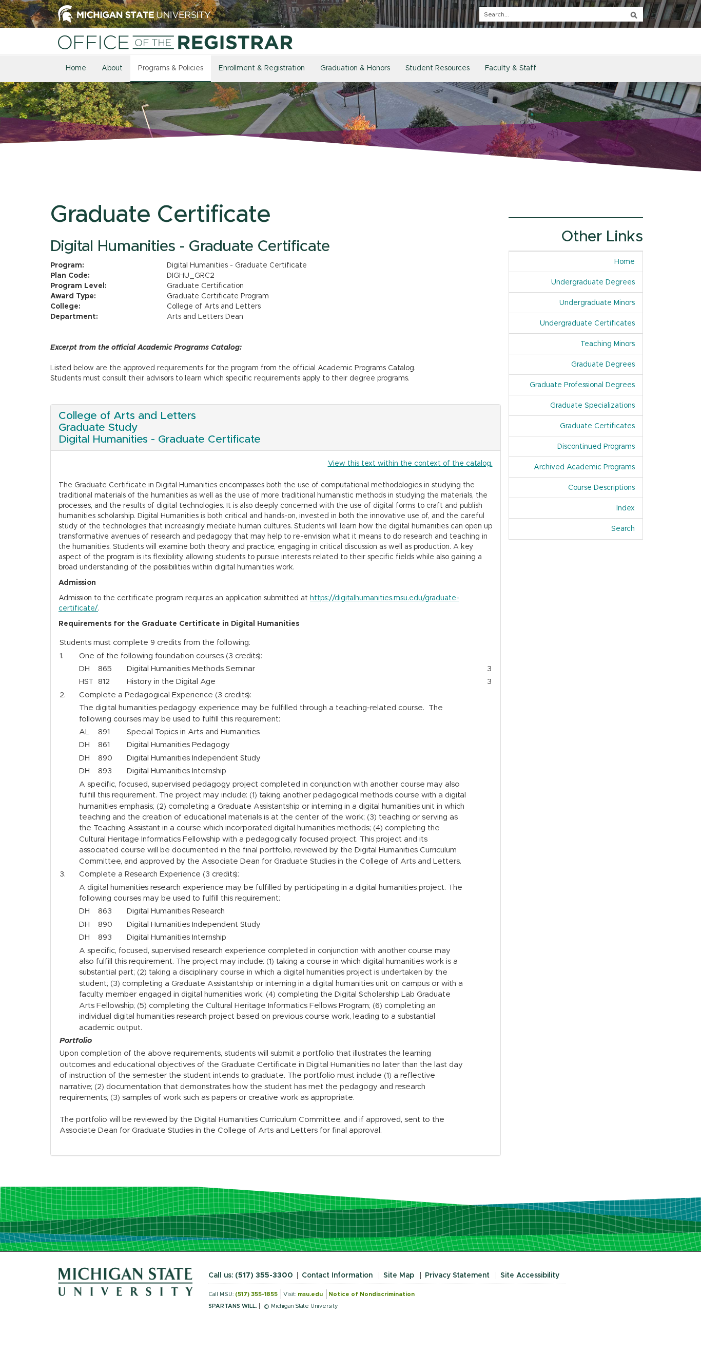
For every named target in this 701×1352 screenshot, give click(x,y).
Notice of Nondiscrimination (371, 1294)
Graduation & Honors (355, 68)
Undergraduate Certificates (587, 323)
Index (629, 508)
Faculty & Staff (510, 68)
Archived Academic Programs (584, 467)
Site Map (398, 1275)
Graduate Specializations (592, 405)
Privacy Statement (457, 1275)
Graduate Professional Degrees (582, 385)
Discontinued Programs (596, 446)
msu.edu (310, 1294)
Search (623, 528)
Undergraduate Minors (597, 303)
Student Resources (437, 68)
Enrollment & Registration (262, 68)
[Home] (175, 42)
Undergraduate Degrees (593, 282)
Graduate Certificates (597, 426)
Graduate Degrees (603, 364)
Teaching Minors (607, 344)
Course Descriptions (601, 487)
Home (76, 68)
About (112, 68)
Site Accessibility (529, 1275)
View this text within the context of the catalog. (410, 463)
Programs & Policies (170, 68)
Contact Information (337, 1275)
